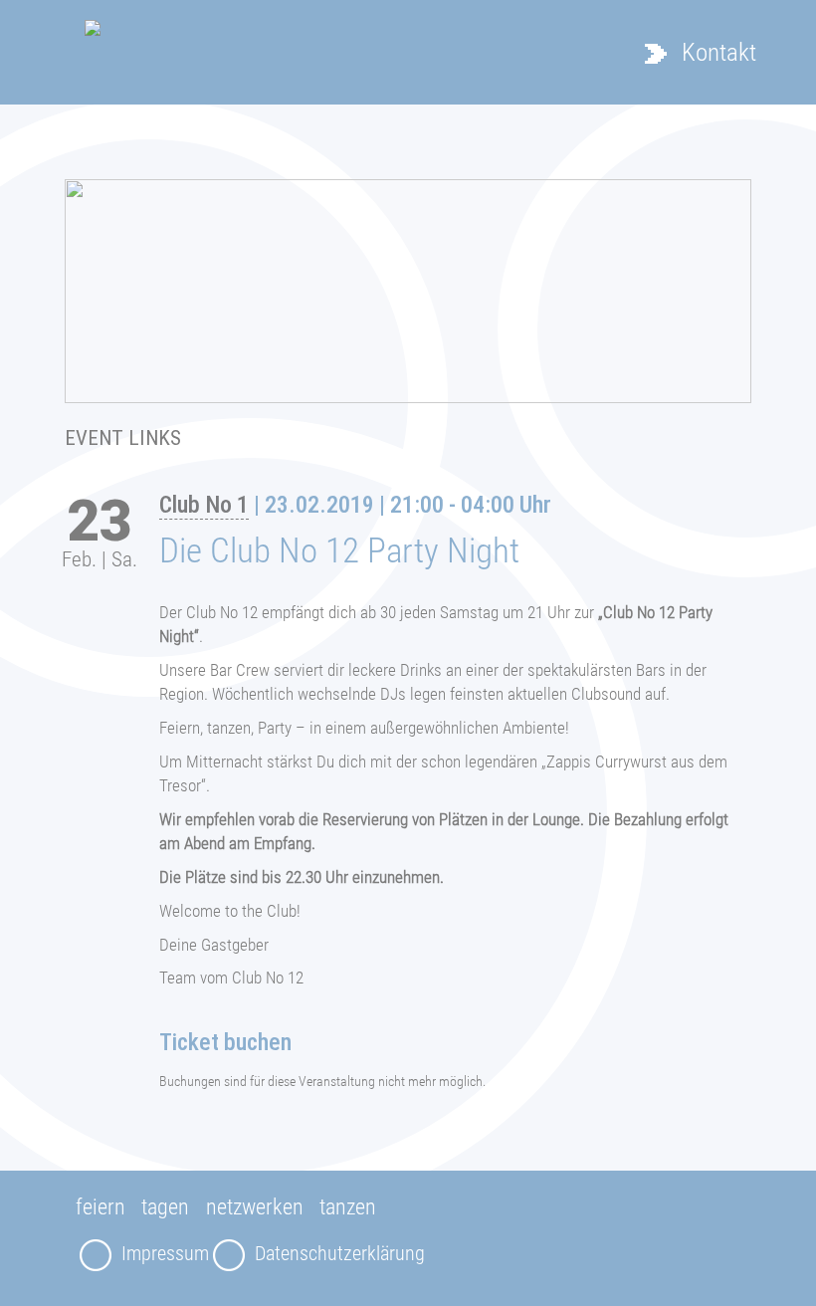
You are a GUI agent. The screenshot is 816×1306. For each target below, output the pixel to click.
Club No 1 (204, 505)
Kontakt (719, 52)
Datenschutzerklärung (340, 1253)
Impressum (165, 1253)
